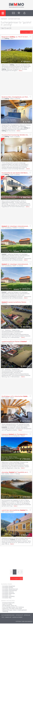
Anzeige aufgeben (17, 617)
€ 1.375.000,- (25, 421)
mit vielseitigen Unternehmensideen (16, 226)
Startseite (4, 18)
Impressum (27, 615)
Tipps (2, 617)
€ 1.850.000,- (25, 251)
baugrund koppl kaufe (8, 602)
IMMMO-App (8, 617)
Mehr (20, 70)
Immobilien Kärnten (7, 587)
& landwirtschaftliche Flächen (14, 302)
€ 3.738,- (27, 122)
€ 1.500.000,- (25, 497)
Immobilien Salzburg (8, 592)
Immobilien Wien (6, 597)
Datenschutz (19, 615)
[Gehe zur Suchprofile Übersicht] (13, 13)
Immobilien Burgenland (8, 586)
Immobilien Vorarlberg (8, 596)
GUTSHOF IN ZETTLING (14, 18)
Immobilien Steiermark (8, 593)
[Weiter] (21, 572)
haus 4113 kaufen (7, 604)
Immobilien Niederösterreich (10, 589)
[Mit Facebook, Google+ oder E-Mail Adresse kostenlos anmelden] (24, 13)
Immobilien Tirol (6, 595)
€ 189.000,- (26, 61)
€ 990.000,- (26, 327)
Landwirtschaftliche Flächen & (14, 341)
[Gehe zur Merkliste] (19, 13)
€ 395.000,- (26, 160)
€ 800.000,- (26, 535)
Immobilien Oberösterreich (9, 590)
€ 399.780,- (26, 198)
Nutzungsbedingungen (8, 615)
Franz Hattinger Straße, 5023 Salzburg (13, 607)
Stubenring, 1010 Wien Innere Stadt (12, 608)
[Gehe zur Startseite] (16, 7)
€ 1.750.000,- (25, 459)
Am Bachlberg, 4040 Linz (9, 605)
